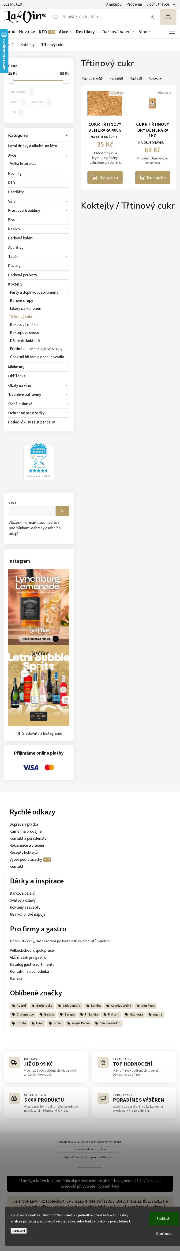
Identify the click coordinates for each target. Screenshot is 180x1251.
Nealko (14, 229)
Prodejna (134, 4)
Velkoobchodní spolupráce (32, 950)
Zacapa (69, 1014)
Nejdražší (136, 78)
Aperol (21, 1006)
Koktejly (15, 284)
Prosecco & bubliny (24, 210)
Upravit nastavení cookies (90, 1149)
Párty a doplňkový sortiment (34, 292)
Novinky (15, 174)
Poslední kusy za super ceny (31, 422)
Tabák (13, 257)
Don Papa (147, 1006)
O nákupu (113, 4)
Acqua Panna (81, 1023)
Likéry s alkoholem (25, 308)
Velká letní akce (23, 163)
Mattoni (113, 1014)
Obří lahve (17, 376)
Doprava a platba (24, 824)
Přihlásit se (62, 511)
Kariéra (16, 978)
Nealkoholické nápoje (27, 914)
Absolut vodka (121, 1006)
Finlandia (91, 1014)
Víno (11, 201)
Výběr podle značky (26, 859)
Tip (16, 112)
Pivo (11, 220)
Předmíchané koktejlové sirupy (36, 349)
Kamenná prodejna (26, 831)
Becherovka (44, 1006)
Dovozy (14, 266)
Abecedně (155, 78)
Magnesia (136, 1014)
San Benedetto (110, 1023)
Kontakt (16, 866)
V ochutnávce (157, 4)
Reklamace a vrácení (27, 845)
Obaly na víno (19, 385)
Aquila (157, 1014)
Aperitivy (15, 247)
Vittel (58, 1023)
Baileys (49, 1014)
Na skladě (21, 92)
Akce (12, 155)
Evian (39, 1023)
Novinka (39, 102)
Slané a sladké (20, 404)
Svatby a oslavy (23, 900)
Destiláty (16, 192)
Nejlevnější (116, 78)
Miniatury (16, 367)
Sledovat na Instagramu (42, 733)
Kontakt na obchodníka (29, 971)
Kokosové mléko (24, 325)
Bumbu (96, 1006)
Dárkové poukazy (22, 275)
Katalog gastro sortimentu (32, 964)
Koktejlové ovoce (24, 333)
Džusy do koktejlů (25, 341)
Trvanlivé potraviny (24, 395)
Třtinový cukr (21, 317)
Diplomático (25, 1014)
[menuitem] (10, 31)
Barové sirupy (21, 301)
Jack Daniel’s (72, 1006)
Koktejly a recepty (25, 907)
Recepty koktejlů (24, 852)
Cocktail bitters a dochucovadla (37, 357)
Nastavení (18, 1231)
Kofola (21, 1023)
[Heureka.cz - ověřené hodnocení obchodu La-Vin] (38, 479)
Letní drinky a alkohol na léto (32, 146)
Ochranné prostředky (26, 413)
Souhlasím (164, 1218)
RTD (11, 183)
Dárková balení (20, 238)
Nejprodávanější (92, 78)
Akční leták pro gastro (28, 957)
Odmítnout (164, 1233)
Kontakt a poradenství (28, 838)
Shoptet (78, 1157)
